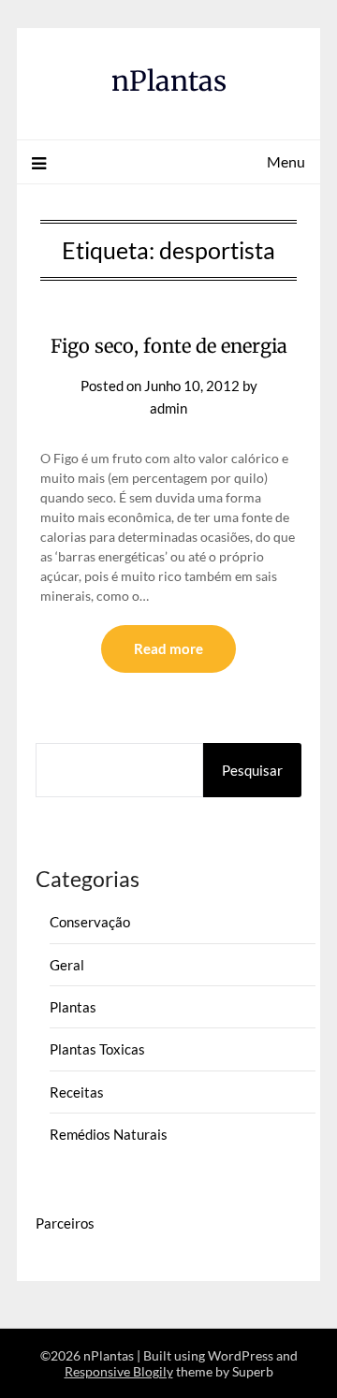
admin (168, 408)
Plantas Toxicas (97, 1049)
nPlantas (169, 81)
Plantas (73, 1006)
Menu (286, 161)
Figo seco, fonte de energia (169, 345)
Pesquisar (252, 770)
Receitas (77, 1092)
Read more (168, 648)
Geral (67, 964)
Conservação (90, 921)
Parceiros (65, 1223)
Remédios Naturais (109, 1134)
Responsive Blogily (119, 1371)
